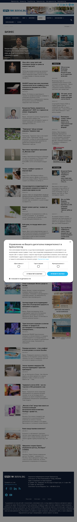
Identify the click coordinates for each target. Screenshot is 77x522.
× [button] (70, 242)
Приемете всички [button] (57, 274)
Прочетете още (43, 259)
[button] (20, 279)
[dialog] (38, 261)
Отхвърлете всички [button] (34, 274)
